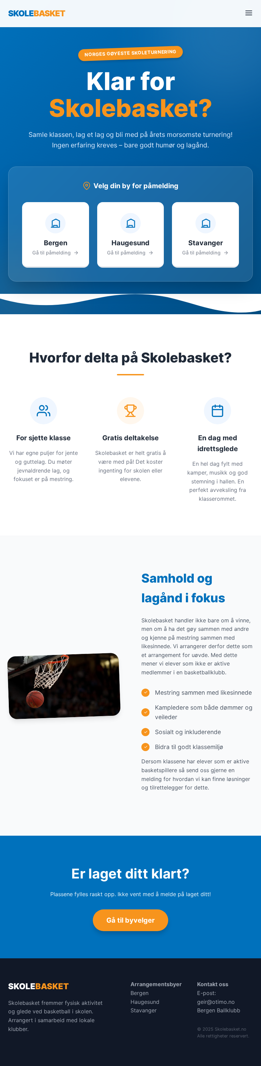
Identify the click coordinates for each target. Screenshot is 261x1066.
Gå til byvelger (130, 920)
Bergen (139, 993)
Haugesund (144, 1001)
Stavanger (143, 1010)
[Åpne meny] (249, 13)
